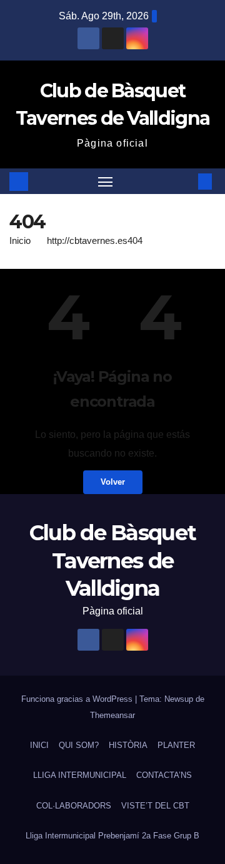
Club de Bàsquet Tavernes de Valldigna (112, 560)
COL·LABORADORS (73, 805)
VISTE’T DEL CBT (155, 805)
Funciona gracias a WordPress (78, 699)
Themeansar (112, 715)
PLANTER (176, 745)
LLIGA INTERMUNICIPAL (79, 775)
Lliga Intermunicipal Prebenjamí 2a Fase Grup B (112, 835)
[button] (186, 181)
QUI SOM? (79, 745)
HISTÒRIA (128, 745)
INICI (39, 745)
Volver (113, 482)
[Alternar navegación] (105, 181)
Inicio (20, 240)
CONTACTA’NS (164, 775)
